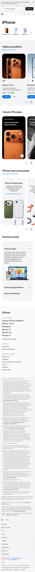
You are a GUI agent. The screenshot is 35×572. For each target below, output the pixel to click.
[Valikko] (33, 14)
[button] (12, 9)
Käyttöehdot (26, 567)
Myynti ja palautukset (6, 569)
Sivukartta (22, 569)
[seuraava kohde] (31, 32)
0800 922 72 (14, 559)
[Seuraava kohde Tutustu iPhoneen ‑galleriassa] (31, 163)
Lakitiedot (16, 569)
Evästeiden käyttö (17, 567)
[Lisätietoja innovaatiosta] (13, 137)
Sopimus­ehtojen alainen (11, 514)
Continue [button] (29, 8)
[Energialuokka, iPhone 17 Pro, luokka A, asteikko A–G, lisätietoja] (13, 93)
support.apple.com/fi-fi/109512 (10, 489)
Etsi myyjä (15, 558)
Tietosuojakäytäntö (6, 567)
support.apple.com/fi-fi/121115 (10, 400)
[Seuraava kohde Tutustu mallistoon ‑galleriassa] (31, 102)
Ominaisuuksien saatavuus (19, 511)
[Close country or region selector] (33, 2)
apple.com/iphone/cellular (9, 477)
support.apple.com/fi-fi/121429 (16, 428)
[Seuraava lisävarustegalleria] (31, 229)
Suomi (2, 562)
